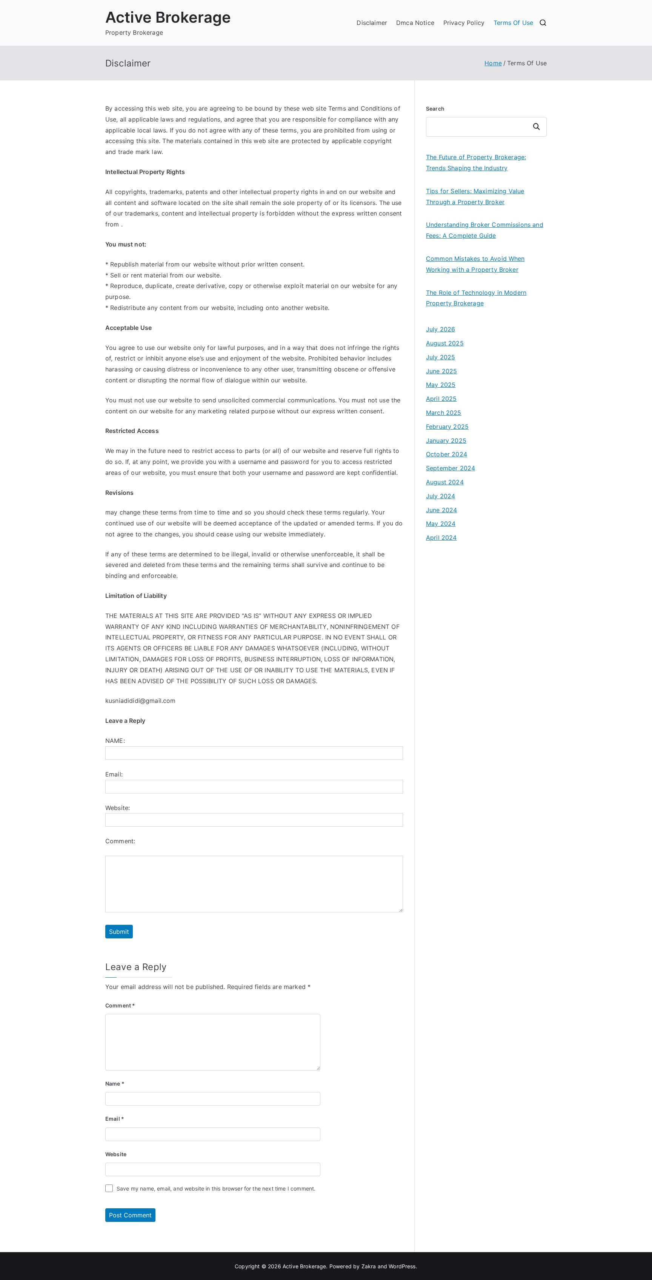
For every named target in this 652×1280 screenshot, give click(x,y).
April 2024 (441, 537)
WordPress (402, 1266)
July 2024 (440, 496)
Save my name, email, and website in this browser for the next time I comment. (216, 1188)
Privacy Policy (463, 22)
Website (115, 1154)
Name (115, 1083)
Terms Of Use (513, 22)
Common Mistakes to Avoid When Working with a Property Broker (475, 264)
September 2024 (450, 468)
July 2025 (440, 357)
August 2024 (445, 482)
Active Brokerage (168, 17)
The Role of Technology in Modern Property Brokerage (476, 298)
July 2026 (440, 329)
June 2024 (441, 510)
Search (435, 108)
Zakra (368, 1266)
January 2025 (446, 440)
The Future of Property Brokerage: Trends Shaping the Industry (476, 162)
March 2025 (443, 412)
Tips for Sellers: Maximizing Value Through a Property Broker (475, 196)
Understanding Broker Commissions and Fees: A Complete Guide (484, 230)
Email (114, 1118)
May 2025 (440, 384)
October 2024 (446, 454)
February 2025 (447, 426)
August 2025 (445, 343)
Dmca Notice (415, 22)
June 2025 (441, 371)
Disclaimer (372, 22)
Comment (120, 1005)
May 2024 (440, 523)
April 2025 (441, 398)
